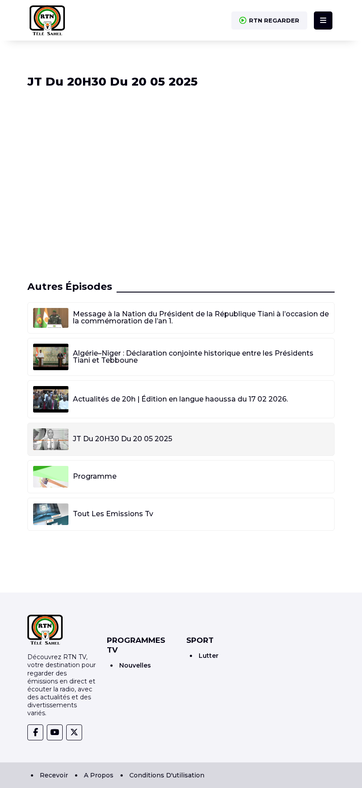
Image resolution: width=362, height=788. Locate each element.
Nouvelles (135, 665)
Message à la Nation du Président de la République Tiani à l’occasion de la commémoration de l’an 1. (201, 317)
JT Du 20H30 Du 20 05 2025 (122, 439)
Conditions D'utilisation (166, 775)
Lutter (209, 656)
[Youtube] (55, 732)
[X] (74, 732)
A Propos (98, 775)
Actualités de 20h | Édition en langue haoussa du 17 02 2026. (180, 399)
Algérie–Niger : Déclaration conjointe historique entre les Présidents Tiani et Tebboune (193, 356)
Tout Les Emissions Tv (113, 514)
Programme (95, 476)
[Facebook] (35, 732)
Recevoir (54, 775)
